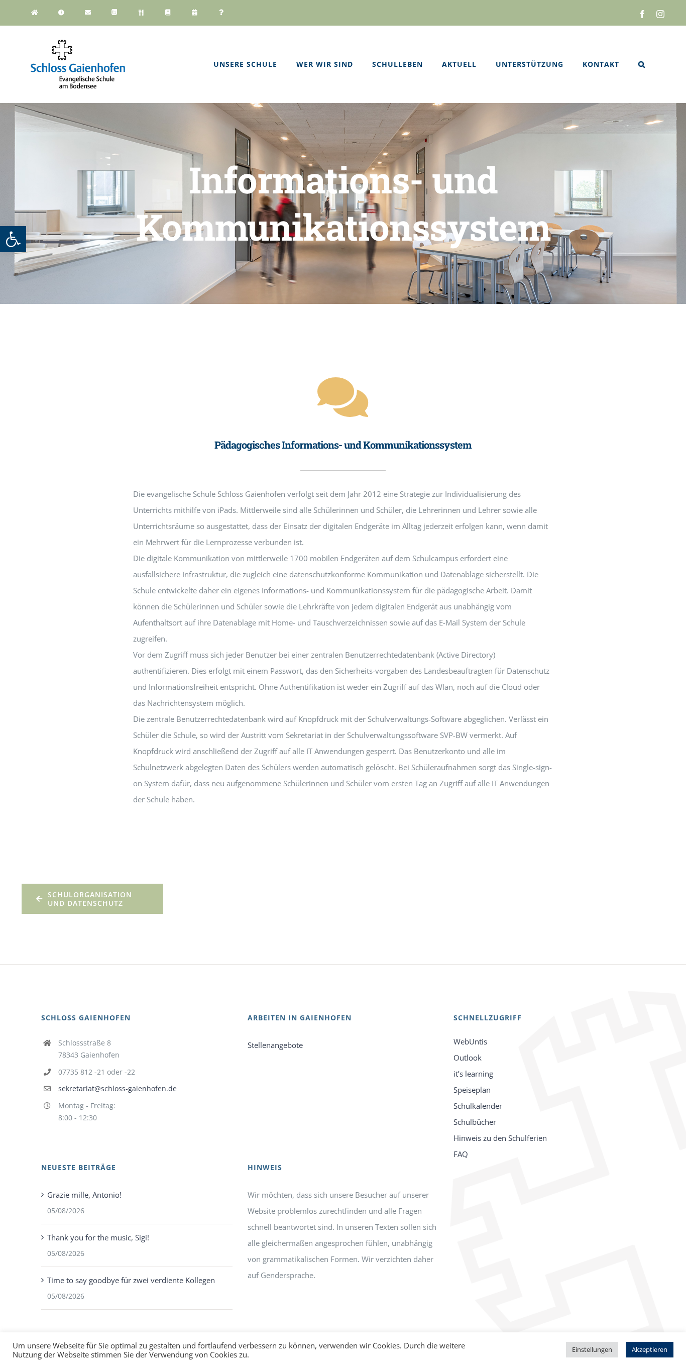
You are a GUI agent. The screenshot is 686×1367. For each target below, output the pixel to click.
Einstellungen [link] (592, 1349)
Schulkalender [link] (477, 1106)
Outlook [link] (467, 1058)
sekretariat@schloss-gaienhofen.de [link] (117, 1088)
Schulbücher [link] (474, 1122)
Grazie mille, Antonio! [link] (84, 1195)
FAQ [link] (460, 1154)
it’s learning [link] (473, 1074)
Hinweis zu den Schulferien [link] (500, 1138)
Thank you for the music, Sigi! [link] (98, 1237)
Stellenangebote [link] (275, 1045)
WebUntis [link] (470, 1041)
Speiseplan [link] (472, 1090)
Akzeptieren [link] (649, 1349)
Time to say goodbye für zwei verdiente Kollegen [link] (131, 1280)
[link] (13, 239)
